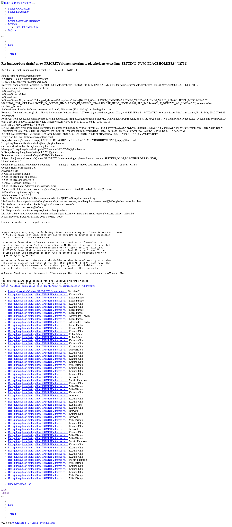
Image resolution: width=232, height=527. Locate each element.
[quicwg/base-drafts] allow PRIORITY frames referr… (37, 291)
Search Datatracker (18, 11)
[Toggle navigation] (33, 3)
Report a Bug (18, 522)
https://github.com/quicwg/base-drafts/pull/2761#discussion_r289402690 (48, 286)
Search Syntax (16, 20)
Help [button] (10, 17)
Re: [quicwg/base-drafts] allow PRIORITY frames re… (38, 294)
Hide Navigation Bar (19, 483)
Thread (12, 53)
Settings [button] (12, 23)
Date (10, 44)
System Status (47, 522)
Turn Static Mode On (26, 27)
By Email (33, 522)
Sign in (12, 30)
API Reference (32, 20)
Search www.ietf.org (19, 8)
